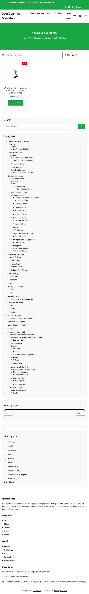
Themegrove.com (60, 591)
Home (25, 38)
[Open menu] (85, 16)
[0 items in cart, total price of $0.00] (80, 16)
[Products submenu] (63, 13)
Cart (68, 13)
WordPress (37, 591)
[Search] (81, 126)
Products (58, 13)
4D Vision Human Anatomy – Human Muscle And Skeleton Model (15, 90)
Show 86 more (9, 482)
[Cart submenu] (70, 13)
